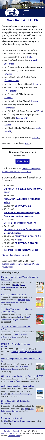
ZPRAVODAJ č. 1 (23, 206)
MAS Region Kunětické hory (31, 352)
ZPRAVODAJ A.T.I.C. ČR (26, 243)
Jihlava (7, 125)
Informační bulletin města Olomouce (21, 250)
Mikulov (18, 240)
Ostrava (35, 137)
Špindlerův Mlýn (11, 81)
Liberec (36, 84)
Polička (34, 101)
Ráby (27, 143)
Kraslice (8, 74)
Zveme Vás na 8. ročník (11, 418)
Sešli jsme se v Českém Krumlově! (20, 223)
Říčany (39, 111)
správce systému (23, 264)
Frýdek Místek (10, 91)
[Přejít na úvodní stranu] (22, 4)
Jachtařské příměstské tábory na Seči (17, 386)
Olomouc (8, 98)
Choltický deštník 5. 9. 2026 (13, 294)
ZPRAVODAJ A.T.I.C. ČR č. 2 (28, 236)
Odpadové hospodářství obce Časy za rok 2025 (22, 376)
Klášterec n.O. (21, 118)
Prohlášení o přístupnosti (10, 431)
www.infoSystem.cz (8, 433)
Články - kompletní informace (15, 255)
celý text (16, 285)
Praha (29, 57)
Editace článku (9, 264)
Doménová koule (14, 436)
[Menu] (26, 13)
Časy (18, 381)
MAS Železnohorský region (20, 394)
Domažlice (9, 108)
